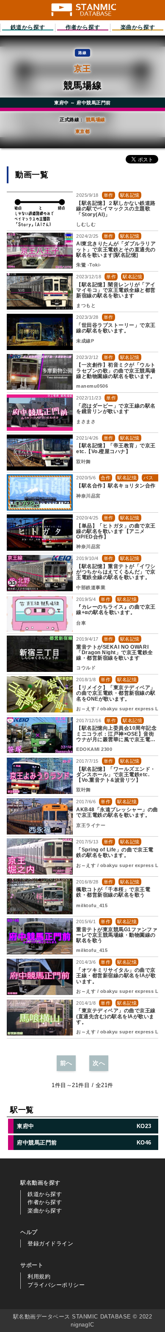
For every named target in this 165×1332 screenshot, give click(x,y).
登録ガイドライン (50, 1243)
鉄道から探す (45, 1194)
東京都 (82, 131)
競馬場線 (95, 119)
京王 (82, 68)
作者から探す (45, 1202)
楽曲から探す (45, 1210)
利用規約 (39, 1276)
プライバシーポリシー (56, 1285)
